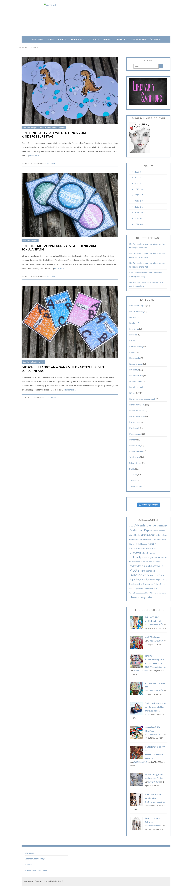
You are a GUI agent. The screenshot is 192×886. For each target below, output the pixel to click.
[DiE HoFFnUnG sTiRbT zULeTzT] (136, 628)
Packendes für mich (140, 565)
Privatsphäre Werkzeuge (36, 870)
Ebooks (137, 535)
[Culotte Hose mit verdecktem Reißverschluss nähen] (136, 805)
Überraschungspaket (141, 597)
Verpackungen (135, 486)
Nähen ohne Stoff (137, 416)
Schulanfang (153, 579)
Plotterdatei (149, 570)
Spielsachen (134, 457)
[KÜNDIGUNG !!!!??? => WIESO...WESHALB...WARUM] (136, 758)
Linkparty (135, 557)
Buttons (41, 128)
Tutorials (93, 39)
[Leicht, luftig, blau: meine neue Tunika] (136, 785)
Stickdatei (148, 584)
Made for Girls (135, 381)
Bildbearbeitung (136, 311)
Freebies (107, 39)
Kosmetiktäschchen (149, 548)
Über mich (155, 39)
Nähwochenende (157, 562)
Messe (131, 562)
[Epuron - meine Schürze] (136, 829)
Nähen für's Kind (136, 410)
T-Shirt (157, 584)
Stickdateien (135, 463)
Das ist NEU (134, 323)
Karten (48, 128)
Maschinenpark (136, 387)
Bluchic (60, 881)
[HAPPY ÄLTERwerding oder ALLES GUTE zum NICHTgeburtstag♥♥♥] (136, 666)
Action (131, 526)
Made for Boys (136, 375)
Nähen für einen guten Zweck (142, 399)
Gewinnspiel (146, 539)
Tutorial (132, 480)
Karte (131, 544)
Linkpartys (121, 39)
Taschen (61, 128)
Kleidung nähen (136, 364)
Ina (149, 714)
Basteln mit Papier (30, 128)
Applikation (162, 526)
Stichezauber (136, 584)
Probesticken (137, 575)
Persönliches (138, 39)
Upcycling (139, 588)
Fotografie (77, 39)
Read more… (34, 155)
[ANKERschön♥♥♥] (136, 648)
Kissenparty (134, 358)
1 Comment (52, 163)
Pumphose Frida (155, 575)
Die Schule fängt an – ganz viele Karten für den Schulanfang (63, 369)
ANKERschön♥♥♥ (153, 637)
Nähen (50, 39)
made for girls (148, 557)
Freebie (157, 535)
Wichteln (147, 592)
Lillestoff (135, 552)
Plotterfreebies (136, 451)
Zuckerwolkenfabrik (158, 593)
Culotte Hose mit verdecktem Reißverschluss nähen (155, 798)
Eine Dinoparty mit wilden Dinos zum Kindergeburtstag (54, 134)
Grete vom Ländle (159, 539)
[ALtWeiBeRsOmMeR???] (136, 694)
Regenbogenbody (138, 579)
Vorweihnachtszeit (136, 593)
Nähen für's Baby (137, 404)
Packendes (134, 422)
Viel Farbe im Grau (150, 588)
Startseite (37, 39)
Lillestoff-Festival (148, 553)
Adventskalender (145, 525)
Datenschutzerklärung (35, 858)
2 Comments (53, 398)
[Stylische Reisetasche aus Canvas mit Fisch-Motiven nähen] (136, 714)
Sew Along (163, 580)
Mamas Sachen (160, 557)
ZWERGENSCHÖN (155, 624)
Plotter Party (135, 445)
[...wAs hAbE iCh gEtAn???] (136, 738)
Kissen (132, 352)
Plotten (62, 39)
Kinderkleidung (136, 346)
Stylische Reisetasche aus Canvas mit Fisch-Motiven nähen (155, 707)
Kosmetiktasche (135, 548)
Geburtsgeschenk (135, 539)
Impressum (29, 853)
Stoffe (132, 469)
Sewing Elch (40, 881)
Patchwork (134, 428)
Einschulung (147, 534)
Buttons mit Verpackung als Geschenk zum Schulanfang (59, 247)
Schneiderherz (154, 782)
